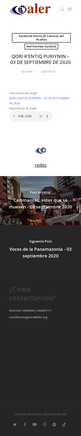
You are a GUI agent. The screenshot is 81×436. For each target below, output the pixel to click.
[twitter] (15, 424)
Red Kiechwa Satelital (41, 46)
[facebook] (25, 424)
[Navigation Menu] (70, 9)
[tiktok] (64, 424)
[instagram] (44, 424)
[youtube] (35, 424)
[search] (62, 9)
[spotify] (54, 424)
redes (29, 71)
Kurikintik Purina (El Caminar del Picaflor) (41, 37)
